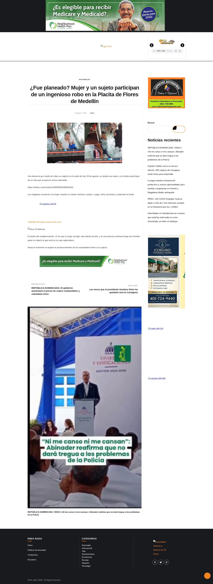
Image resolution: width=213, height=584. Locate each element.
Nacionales (84, 79)
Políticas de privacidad (37, 550)
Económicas (87, 557)
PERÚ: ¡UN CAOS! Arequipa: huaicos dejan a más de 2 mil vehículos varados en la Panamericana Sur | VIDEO (166, 203)
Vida (83, 551)
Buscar (151, 123)
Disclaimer (32, 560)
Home (30, 545)
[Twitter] (160, 562)
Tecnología (86, 566)
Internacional (87, 548)
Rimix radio (32, 580)
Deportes (85, 563)
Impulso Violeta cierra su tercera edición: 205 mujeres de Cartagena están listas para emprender (164, 170)
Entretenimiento (88, 554)
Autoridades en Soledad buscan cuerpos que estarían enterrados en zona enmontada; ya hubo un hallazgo (166, 217)
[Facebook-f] (155, 562)
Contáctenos (33, 555)
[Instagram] (166, 562)
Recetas (85, 560)
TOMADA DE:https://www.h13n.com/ (44, 222)
